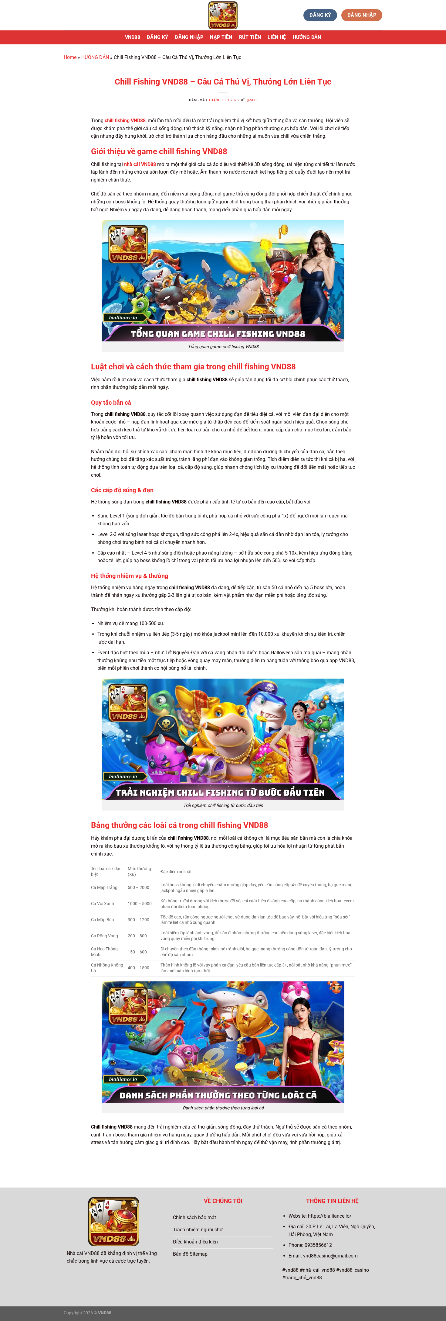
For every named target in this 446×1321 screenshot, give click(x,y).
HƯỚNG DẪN (307, 37)
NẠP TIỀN (221, 37)
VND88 (132, 37)
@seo (252, 100)
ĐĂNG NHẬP (189, 37)
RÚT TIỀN (250, 37)
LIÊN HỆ (277, 37)
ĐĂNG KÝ (157, 37)
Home (70, 57)
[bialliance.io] (223, 15)
